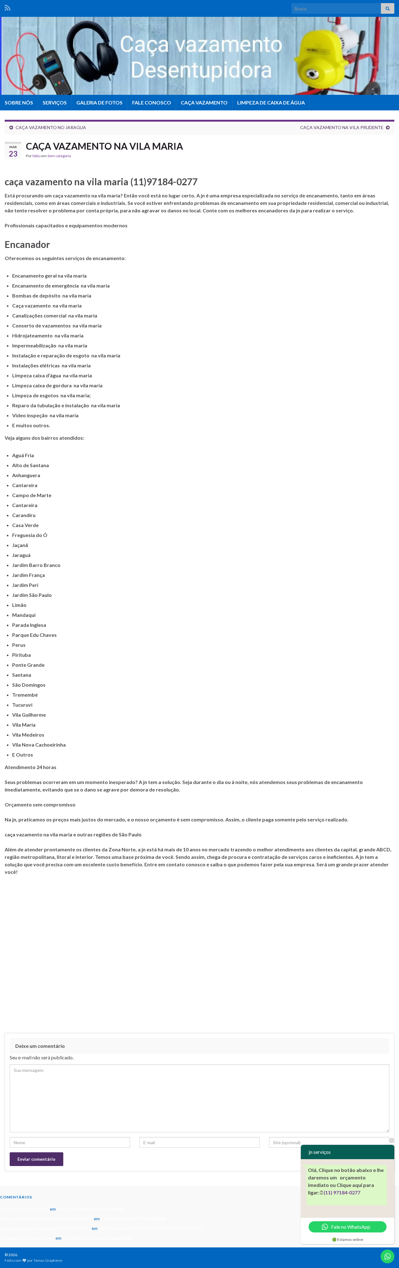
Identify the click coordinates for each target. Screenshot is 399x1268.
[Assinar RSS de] (8, 6)
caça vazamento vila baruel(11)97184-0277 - (45, 1228)
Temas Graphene (47, 1260)
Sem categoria (59, 155)
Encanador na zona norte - (27, 1238)
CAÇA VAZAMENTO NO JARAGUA (51, 127)
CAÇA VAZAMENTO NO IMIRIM (89, 1209)
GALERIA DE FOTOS (99, 102)
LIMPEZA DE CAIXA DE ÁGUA (271, 102)
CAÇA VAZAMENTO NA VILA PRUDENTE (341, 127)
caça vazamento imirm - (24, 1209)
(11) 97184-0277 (342, 1192)
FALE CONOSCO (151, 102)
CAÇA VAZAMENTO (204, 102)
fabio (36, 155)
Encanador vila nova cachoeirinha (96, 1238)
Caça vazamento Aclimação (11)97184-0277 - (46, 1218)
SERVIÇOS (55, 102)
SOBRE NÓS (19, 102)
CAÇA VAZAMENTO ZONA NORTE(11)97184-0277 (151, 1228)
